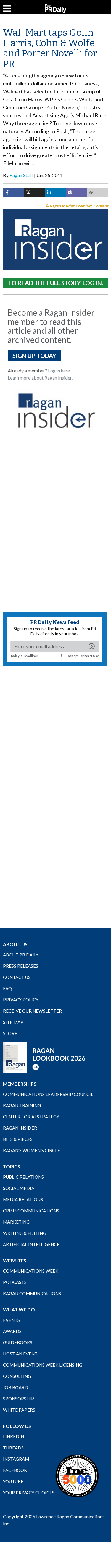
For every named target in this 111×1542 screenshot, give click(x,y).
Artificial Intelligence (31, 1244)
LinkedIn (13, 1436)
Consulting (17, 1376)
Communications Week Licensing (42, 1365)
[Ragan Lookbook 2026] (44, 1057)
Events (11, 1320)
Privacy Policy (20, 999)
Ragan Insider (20, 1128)
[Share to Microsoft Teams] (76, 192)
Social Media (18, 1188)
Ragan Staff (21, 175)
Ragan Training (22, 1105)
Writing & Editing (24, 1233)
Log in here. (59, 370)
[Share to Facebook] (13, 192)
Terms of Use (89, 656)
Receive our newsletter (32, 1011)
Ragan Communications (32, 1293)
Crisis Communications (31, 1210)
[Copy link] (97, 192)
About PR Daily (20, 954)
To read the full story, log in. (55, 282)
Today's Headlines (24, 656)
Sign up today (34, 355)
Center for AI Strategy (31, 1116)
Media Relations (23, 1199)
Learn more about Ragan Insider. (40, 377)
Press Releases (20, 966)
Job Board (15, 1387)
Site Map (13, 1022)
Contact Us (16, 977)
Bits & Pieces (18, 1139)
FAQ (7, 988)
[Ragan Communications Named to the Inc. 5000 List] (77, 1475)
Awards (12, 1331)
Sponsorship (18, 1398)
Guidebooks (17, 1342)
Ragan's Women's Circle (31, 1150)
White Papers (19, 1410)
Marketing (16, 1222)
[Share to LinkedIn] (55, 192)
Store (10, 1033)
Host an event (20, 1353)
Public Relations (23, 1177)
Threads (13, 1447)
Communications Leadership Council (48, 1094)
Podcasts (15, 1282)
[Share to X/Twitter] (34, 192)
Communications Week (30, 1271)
